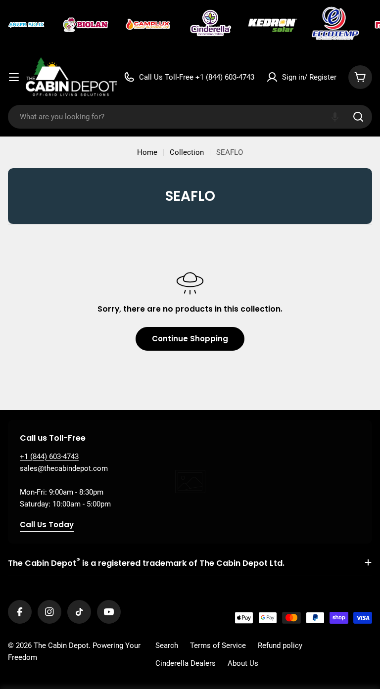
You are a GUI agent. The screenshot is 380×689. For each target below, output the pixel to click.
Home (147, 152)
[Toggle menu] (14, 77)
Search (166, 645)
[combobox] (190, 117)
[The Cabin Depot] (27, 25)
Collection (187, 152)
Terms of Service (218, 645)
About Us (243, 663)
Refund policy (280, 645)
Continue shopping (190, 338)
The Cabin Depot (61, 645)
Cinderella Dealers (185, 663)
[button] (335, 117)
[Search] (358, 117)
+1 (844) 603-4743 (49, 456)
